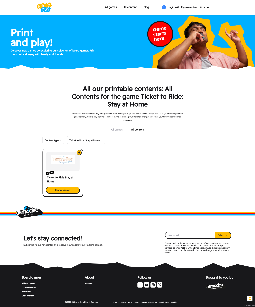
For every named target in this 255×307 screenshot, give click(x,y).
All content (130, 7)
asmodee (88, 283)
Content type (52, 140)
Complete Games (29, 287)
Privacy (115, 302)
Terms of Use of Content (129, 302)
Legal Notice (164, 302)
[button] (127, 120)
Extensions (26, 291)
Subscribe (223, 235)
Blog (146, 7)
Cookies (174, 302)
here (183, 247)
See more (128, 121)
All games (111, 7)
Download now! (62, 190)
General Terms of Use (149, 302)
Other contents (28, 295)
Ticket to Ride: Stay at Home (84, 140)
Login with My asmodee (181, 7)
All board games (28, 283)
